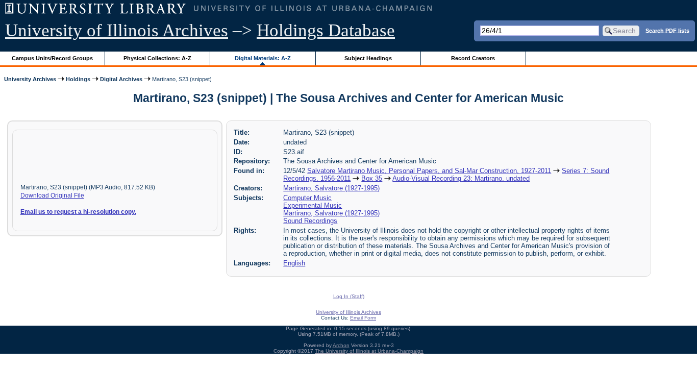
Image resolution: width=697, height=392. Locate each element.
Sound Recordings (310, 221)
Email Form (363, 318)
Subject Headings (368, 58)
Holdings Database (326, 30)
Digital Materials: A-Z (263, 58)
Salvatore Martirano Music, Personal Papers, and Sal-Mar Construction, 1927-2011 (429, 171)
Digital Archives (121, 79)
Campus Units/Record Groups (52, 58)
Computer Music (307, 198)
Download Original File (52, 195)
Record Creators (473, 58)
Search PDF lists (667, 30)
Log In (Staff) (348, 296)
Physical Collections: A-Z (157, 58)
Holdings (78, 79)
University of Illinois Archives (116, 30)
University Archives (30, 79)
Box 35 (371, 178)
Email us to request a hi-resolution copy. (78, 212)
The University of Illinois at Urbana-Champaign (369, 351)
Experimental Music (312, 205)
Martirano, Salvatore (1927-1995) (331, 188)
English (294, 263)
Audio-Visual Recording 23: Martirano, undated (461, 178)
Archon (341, 345)
